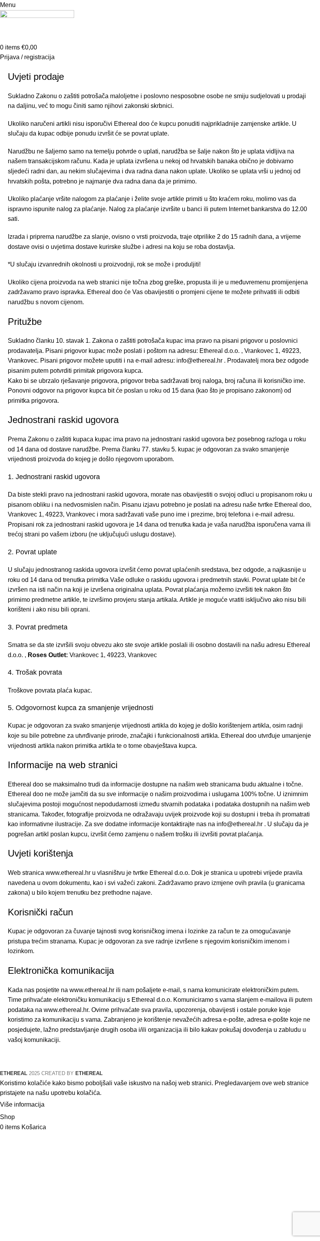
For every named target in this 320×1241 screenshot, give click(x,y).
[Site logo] (37, 25)
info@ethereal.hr (199, 360)
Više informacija (22, 1104)
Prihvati (62, 1105)
